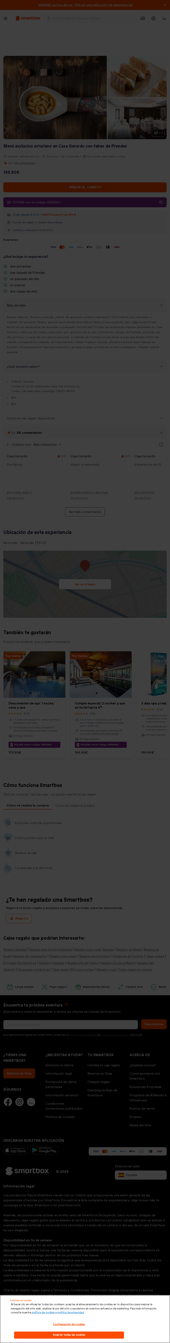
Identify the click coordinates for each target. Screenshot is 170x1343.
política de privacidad (70, 1312)
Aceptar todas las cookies (69, 1335)
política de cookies (43, 1312)
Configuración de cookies (69, 1324)
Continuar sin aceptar (21, 1300)
